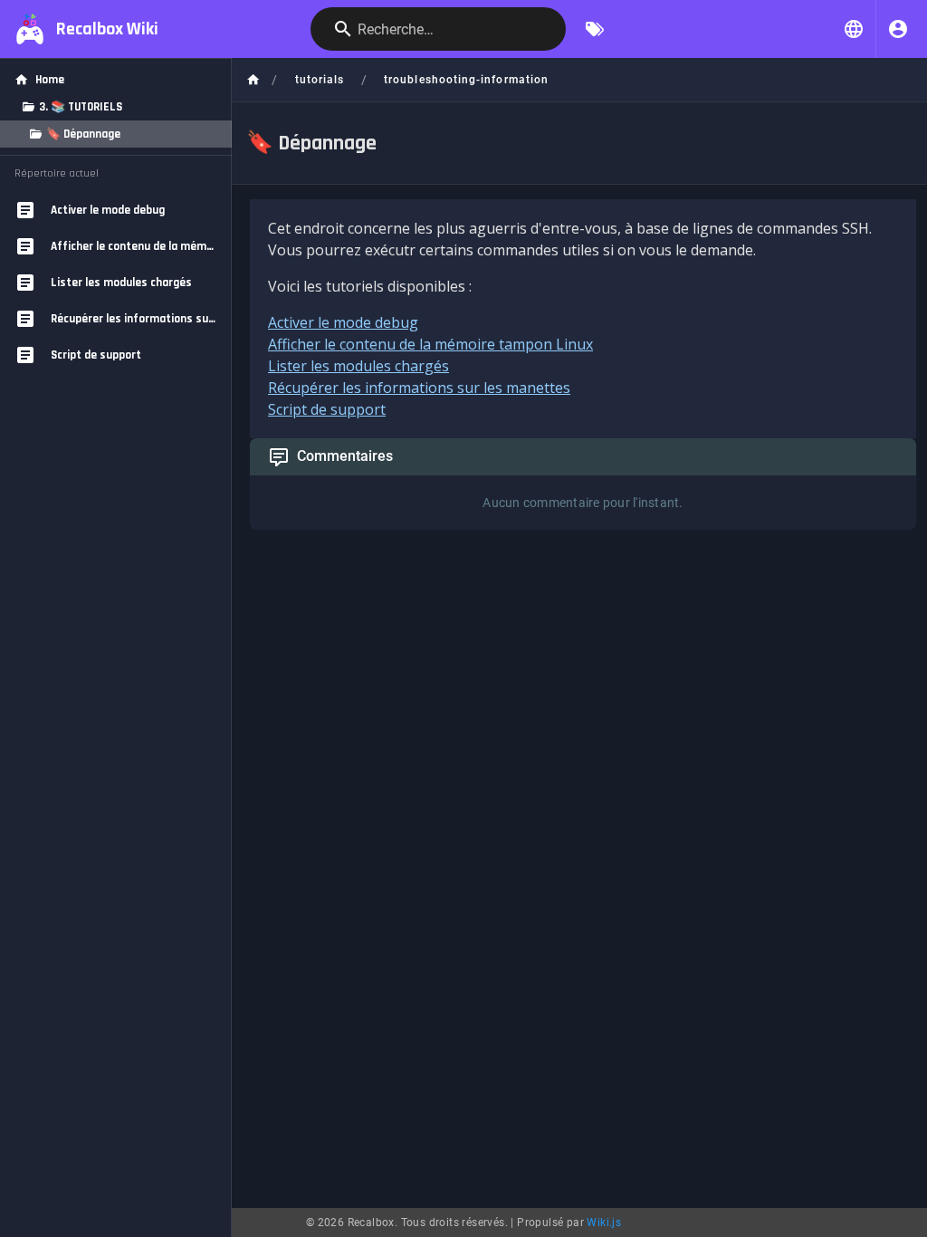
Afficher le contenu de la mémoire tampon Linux (430, 344)
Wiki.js (604, 1222)
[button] (853, 29)
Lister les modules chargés (358, 366)
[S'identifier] (898, 29)
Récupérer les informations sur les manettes (419, 388)
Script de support (327, 409)
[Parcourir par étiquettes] (594, 29)
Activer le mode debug (343, 322)
